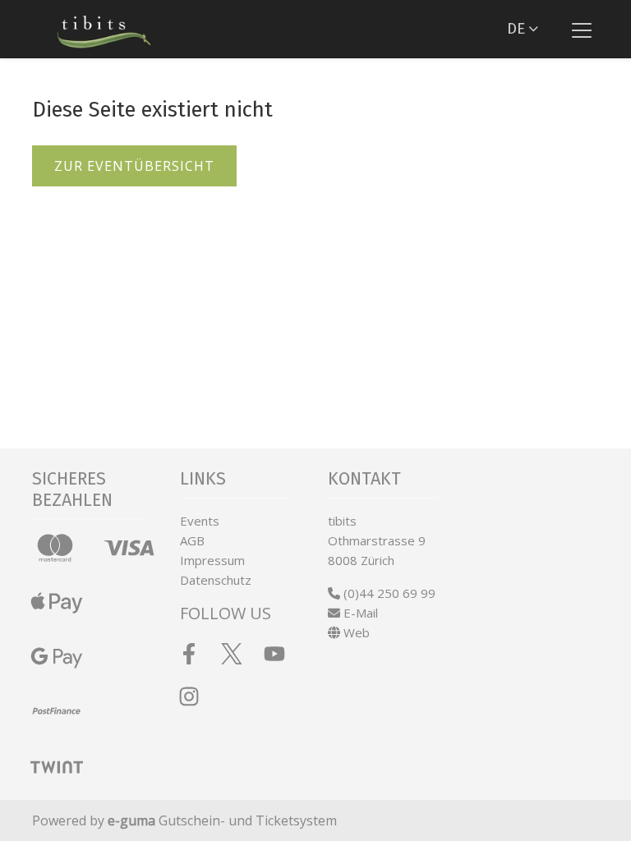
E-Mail (359, 612)
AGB (192, 540)
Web (355, 632)
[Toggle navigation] (581, 29)
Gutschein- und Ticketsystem (222, 820)
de (516, 28)
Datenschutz (215, 580)
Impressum (212, 560)
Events (199, 520)
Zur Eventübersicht (134, 166)
